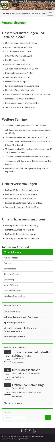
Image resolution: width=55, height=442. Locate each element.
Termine (7, 263)
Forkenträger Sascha (14, 336)
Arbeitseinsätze (11, 258)
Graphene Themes (23, 439)
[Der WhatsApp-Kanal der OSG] (30, 430)
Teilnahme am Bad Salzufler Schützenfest (31, 353)
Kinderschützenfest (12, 274)
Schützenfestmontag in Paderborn (21, 317)
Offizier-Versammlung (28, 385)
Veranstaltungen (12, 252)
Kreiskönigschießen (26, 370)
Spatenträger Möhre (14, 322)
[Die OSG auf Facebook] (22, 430)
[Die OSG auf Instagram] (25, 430)
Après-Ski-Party (11, 285)
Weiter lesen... (18, 363)
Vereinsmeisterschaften (14, 296)
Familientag (9, 280)
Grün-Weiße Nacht (12, 291)
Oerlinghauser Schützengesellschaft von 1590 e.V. (24, 13)
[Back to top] (49, 436)
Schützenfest (10, 269)
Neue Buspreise (12, 311)
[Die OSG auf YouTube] (34, 430)
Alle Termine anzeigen (13, 403)
